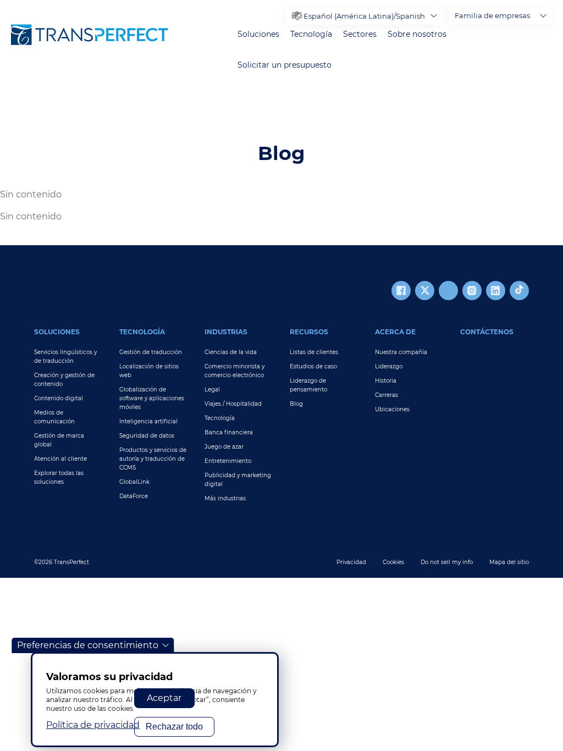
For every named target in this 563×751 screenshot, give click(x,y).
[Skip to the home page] (89, 34)
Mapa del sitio (509, 562)
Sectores (360, 34)
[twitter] (424, 290)
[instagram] (472, 290)
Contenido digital (58, 398)
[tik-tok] (519, 290)
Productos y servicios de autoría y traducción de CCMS (152, 458)
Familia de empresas (492, 15)
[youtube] (448, 290)
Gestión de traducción (150, 352)
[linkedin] (495, 290)
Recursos (309, 332)
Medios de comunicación (54, 417)
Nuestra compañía (401, 352)
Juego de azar (224, 446)
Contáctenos (487, 332)
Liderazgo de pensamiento (308, 385)
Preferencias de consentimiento (87, 645)
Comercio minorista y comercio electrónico (234, 371)
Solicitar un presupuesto (285, 65)
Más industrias (225, 498)
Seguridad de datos (146, 435)
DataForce (133, 496)
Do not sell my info (447, 562)
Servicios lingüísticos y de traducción (65, 357)
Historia (385, 380)
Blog (296, 403)
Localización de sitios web (149, 371)
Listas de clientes (314, 352)
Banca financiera (229, 432)
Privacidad (351, 562)
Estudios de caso (313, 366)
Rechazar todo (174, 726)
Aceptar (164, 698)
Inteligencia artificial (148, 421)
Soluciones (258, 34)
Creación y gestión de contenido (64, 380)
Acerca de (395, 332)
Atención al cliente (60, 458)
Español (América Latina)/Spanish (364, 16)
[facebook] (401, 290)
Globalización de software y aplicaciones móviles (151, 398)
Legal (212, 389)
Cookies (393, 562)
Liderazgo (388, 366)
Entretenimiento (228, 461)
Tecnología (311, 34)
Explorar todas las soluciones (59, 477)
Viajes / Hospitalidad (233, 403)
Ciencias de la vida (231, 352)
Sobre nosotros (417, 34)
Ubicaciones (392, 409)
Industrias (226, 332)
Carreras (386, 395)
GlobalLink (134, 481)
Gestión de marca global (59, 440)
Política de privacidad (93, 725)
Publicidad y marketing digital (238, 480)
